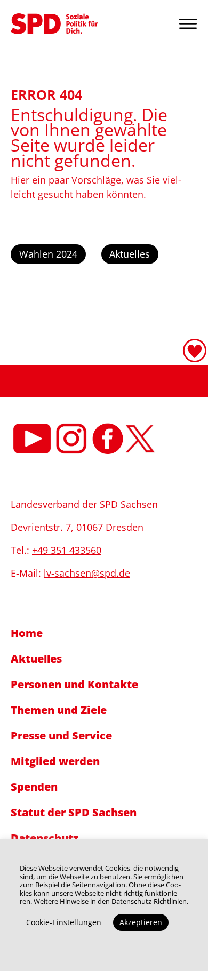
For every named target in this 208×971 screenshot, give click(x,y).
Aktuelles (129, 254)
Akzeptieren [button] (140, 922)
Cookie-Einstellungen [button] (63, 922)
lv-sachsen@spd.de (87, 573)
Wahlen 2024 (48, 254)
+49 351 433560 (66, 550)
